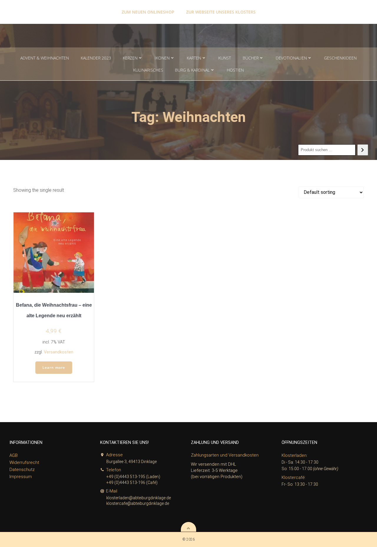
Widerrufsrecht (24, 462)
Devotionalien (291, 58)
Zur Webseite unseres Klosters (221, 12)
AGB (13, 455)
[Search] (362, 150)
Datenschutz (22, 469)
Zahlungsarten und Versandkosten (225, 455)
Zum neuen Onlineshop (148, 12)
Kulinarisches (148, 70)
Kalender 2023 (96, 58)
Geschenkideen (340, 58)
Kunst (224, 58)
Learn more (53, 367)
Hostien (235, 70)
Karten (194, 58)
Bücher (251, 58)
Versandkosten (58, 352)
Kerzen (130, 58)
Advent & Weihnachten (44, 58)
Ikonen (162, 58)
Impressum (20, 476)
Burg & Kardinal (192, 70)
